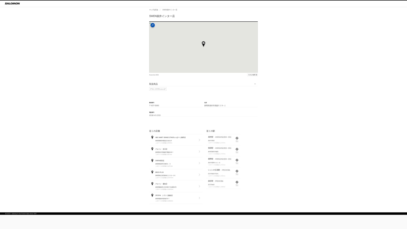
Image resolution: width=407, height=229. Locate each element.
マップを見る (153, 10)
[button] (203, 84)
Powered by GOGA (154, 74)
